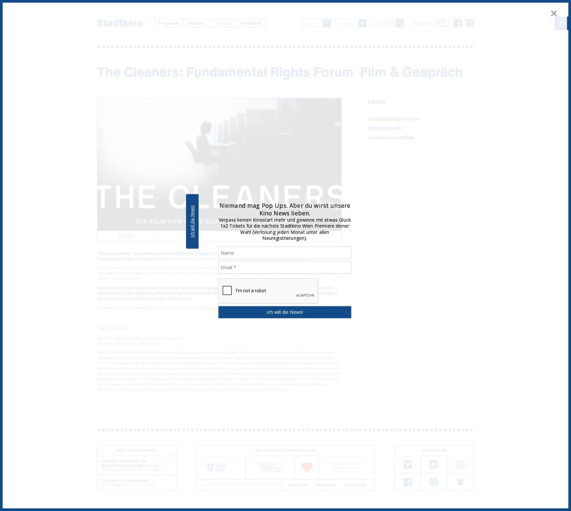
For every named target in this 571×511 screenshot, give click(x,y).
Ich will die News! (192, 221)
